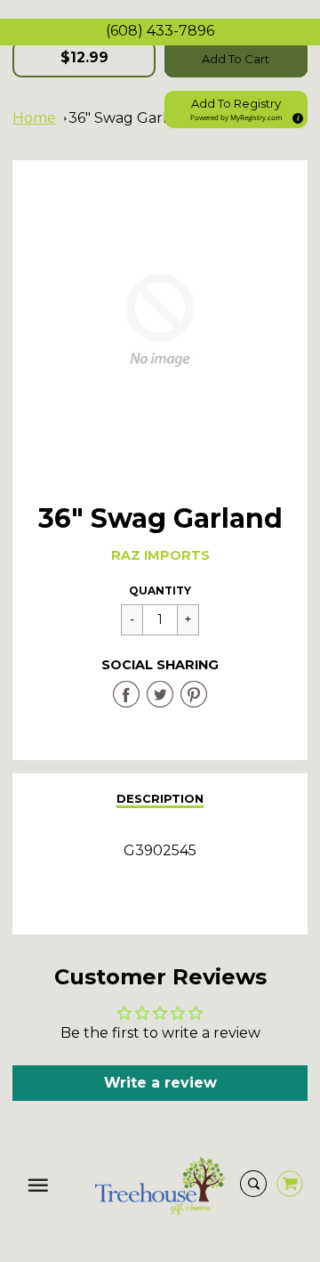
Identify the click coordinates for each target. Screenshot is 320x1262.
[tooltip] (295, 116)
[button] (236, 109)
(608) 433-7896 (160, 30)
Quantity (160, 590)
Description (160, 798)
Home (34, 117)
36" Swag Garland (131, 117)
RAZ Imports (160, 555)
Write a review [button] (160, 1082)
